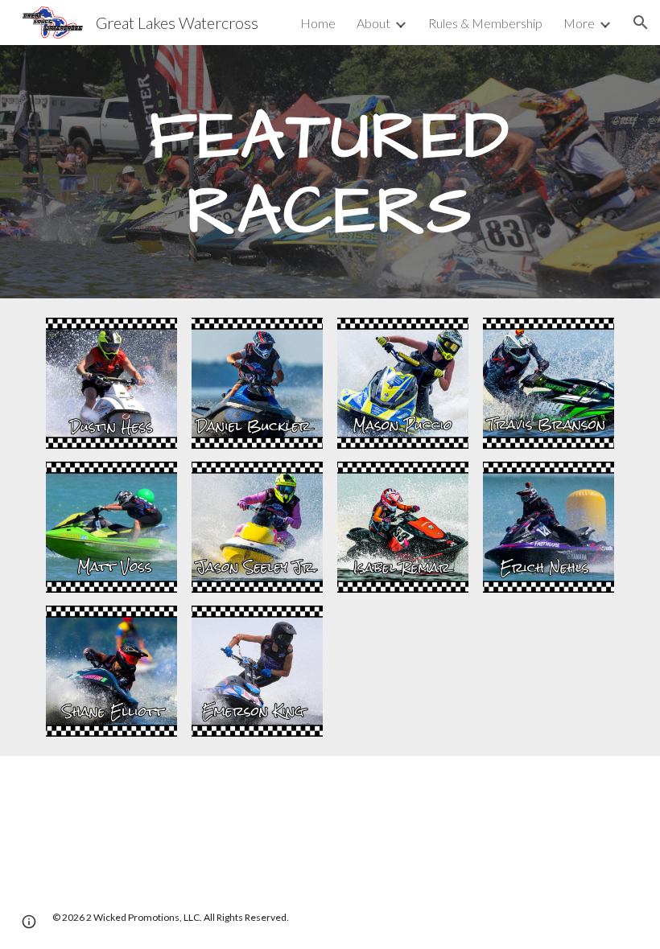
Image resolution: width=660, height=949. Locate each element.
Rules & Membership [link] (485, 23)
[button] (640, 22)
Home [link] (318, 23)
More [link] (579, 23)
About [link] (373, 23)
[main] (329, 171)
